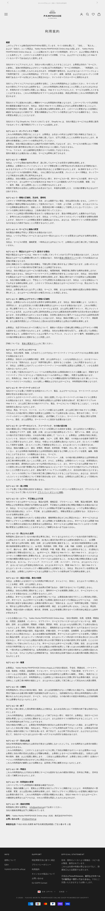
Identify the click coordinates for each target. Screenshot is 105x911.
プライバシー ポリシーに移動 (50, 492)
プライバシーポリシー (41, 864)
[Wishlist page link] (93, 14)
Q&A (6, 864)
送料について (10, 860)
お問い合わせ (37, 878)
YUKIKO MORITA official (14, 869)
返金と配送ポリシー (68, 258)
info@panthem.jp (37, 807)
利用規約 (36, 869)
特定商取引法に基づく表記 (43, 860)
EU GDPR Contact (39, 883)
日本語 (62, 892)
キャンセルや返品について (43, 874)
